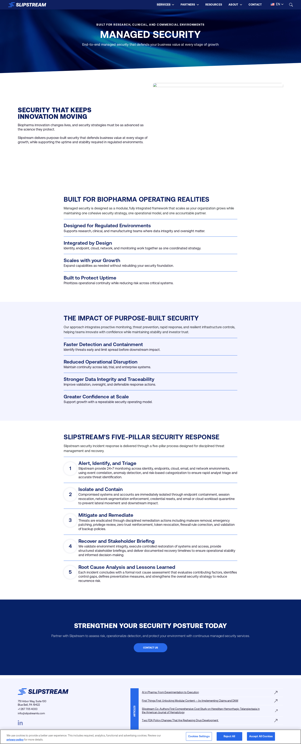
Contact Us (150, 647)
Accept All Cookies (261, 736)
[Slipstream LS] (27, 4)
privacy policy (15, 739)
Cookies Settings (199, 736)
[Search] (291, 4)
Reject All (229, 736)
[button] (165, 4)
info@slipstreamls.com (31, 713)
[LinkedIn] (20, 722)
